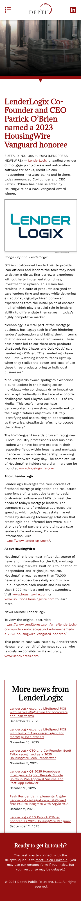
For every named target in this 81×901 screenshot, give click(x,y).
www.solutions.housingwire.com (29, 599)
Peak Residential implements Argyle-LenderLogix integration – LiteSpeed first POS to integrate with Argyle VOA (39, 800)
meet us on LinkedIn (52, 860)
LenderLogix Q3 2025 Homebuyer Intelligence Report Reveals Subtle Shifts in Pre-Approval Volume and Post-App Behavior (36, 777)
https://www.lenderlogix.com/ (27, 540)
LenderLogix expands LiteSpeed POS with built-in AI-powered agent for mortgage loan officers (38, 733)
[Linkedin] (73, 10)
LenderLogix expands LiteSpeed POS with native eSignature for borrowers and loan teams (39, 712)
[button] (7, 10)
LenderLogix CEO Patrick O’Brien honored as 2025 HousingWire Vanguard (40, 819)
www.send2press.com (21, 656)
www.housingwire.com (36, 468)
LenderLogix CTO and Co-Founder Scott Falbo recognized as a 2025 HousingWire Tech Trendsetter (40, 754)
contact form (37, 864)
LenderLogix (37, 160)
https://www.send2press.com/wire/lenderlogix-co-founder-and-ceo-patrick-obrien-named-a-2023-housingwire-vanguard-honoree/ (40, 629)
